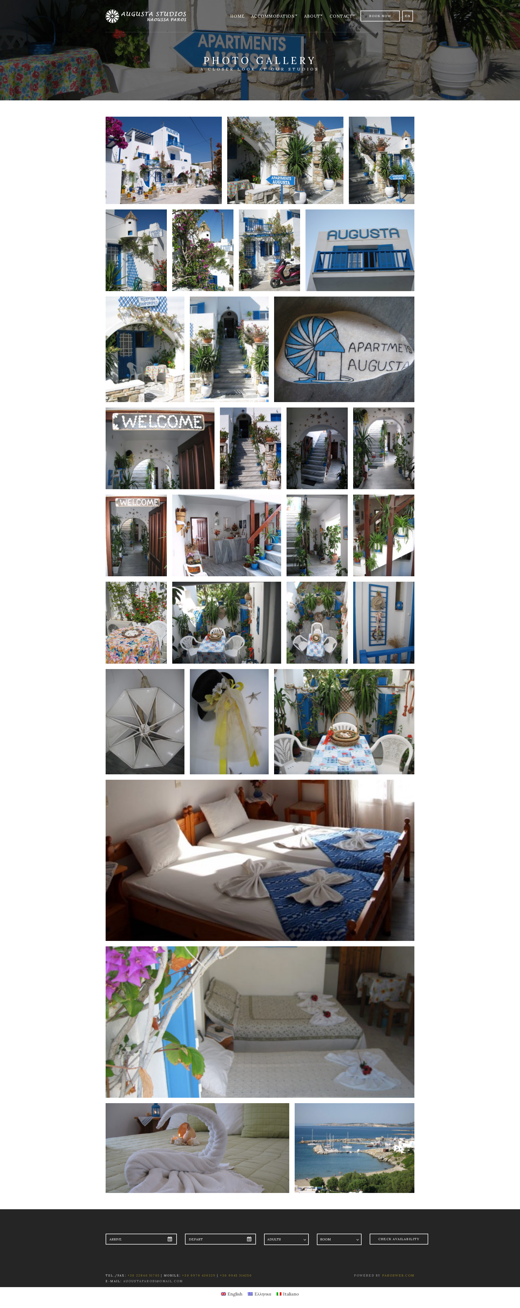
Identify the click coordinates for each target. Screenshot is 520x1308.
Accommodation (273, 16)
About (312, 16)
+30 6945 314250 (236, 1275)
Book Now (380, 16)
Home (237, 16)
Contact (341, 16)
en (407, 16)
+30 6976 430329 (199, 1275)
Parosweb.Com (398, 1275)
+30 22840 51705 (144, 1275)
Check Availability (399, 1239)
